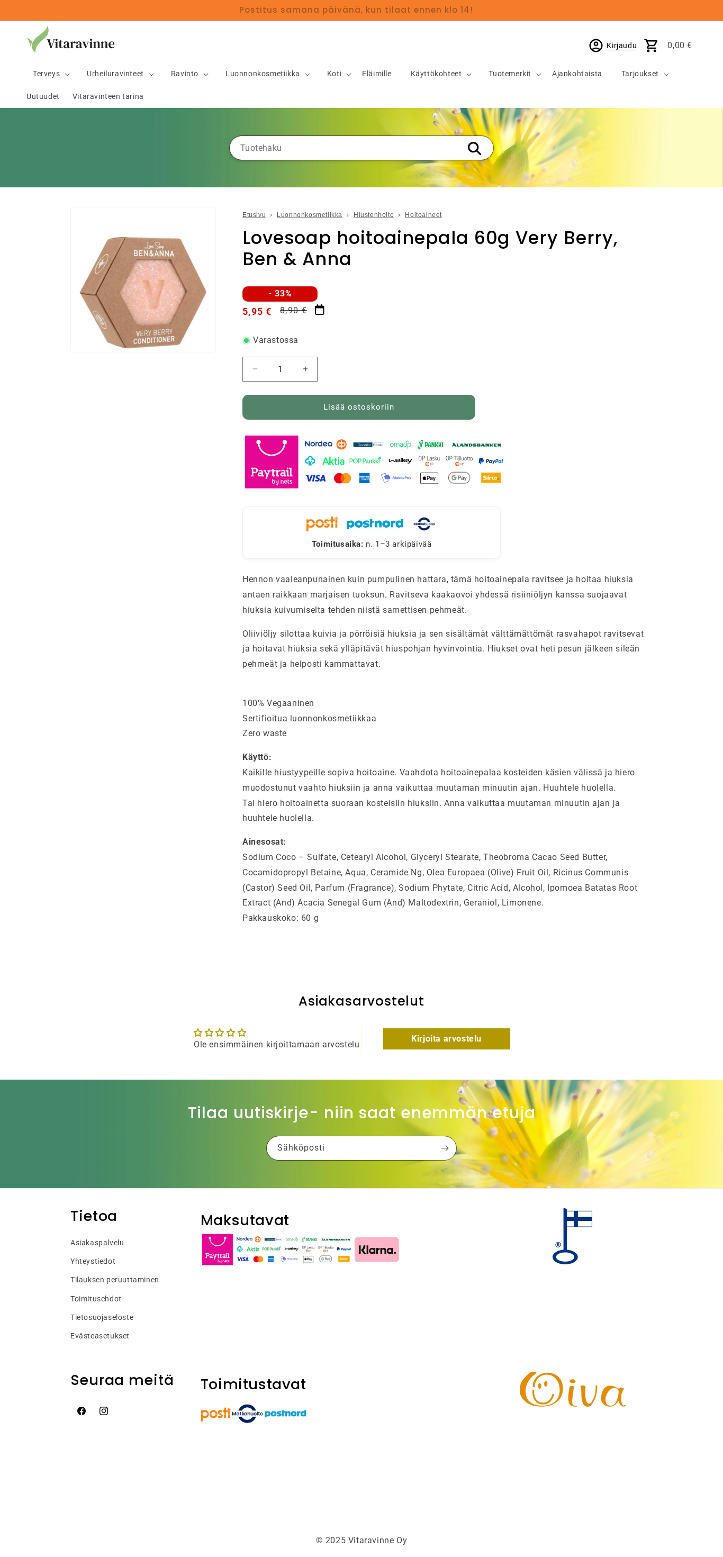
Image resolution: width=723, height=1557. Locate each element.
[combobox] (361, 148)
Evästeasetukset (100, 1336)
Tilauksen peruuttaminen (114, 1279)
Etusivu (254, 215)
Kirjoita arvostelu (446, 1039)
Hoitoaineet (423, 215)
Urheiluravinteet (115, 73)
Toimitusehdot (96, 1299)
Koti (334, 73)
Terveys (46, 73)
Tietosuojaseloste (101, 1317)
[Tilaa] (444, 1148)
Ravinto (184, 73)
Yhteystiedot (92, 1261)
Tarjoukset (640, 73)
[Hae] (474, 148)
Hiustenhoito (374, 215)
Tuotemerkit (510, 73)
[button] (47, 74)
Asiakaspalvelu (97, 1242)
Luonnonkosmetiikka (262, 73)
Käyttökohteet (436, 73)
